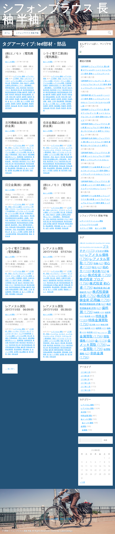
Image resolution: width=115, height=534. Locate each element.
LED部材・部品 (18, 78)
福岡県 (24, 97)
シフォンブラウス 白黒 (89, 224)
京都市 (45, 85)
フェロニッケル (48, 150)
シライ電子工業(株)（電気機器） (55, 55)
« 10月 (82, 482)
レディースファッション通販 (91, 221)
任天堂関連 (57, 88)
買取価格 (68, 101)
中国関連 (68, 83)
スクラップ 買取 (86, 228)
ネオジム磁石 (17, 207)
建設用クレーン (10, 157)
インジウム (54, 148)
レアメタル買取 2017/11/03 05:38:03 (57, 307)
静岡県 (7, 106)
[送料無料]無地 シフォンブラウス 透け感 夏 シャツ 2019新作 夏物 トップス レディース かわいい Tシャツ (95, 185)
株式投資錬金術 (28, 90)
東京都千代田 (14, 343)
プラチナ (56, 81)
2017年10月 (85, 390)
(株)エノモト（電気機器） (19, 55)
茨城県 (17, 99)
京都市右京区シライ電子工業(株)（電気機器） (19, 279)
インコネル (90, 243)
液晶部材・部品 (16, 225)
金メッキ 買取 (15, 101)
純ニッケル (102, 332)
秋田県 (58, 99)
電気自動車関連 (22, 234)
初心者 (7, 83)
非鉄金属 (14, 106)
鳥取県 (31, 106)
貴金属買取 (24, 99)
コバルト (62, 148)
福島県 (29, 97)
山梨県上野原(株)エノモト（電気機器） (19, 85)
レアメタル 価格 (19, 76)
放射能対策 (28, 157)
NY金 (82, 243)
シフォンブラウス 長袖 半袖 (55, 13)
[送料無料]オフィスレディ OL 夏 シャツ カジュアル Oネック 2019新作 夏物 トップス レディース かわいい (96, 84)
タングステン (55, 273)
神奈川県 (12, 97)
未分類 (83, 412)
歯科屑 (24, 92)
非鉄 (31, 170)
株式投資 (23, 88)
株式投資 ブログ (56, 90)
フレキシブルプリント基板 (21, 273)
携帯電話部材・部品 (12, 88)
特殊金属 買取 (86, 415)
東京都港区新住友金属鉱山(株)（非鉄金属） (57, 158)
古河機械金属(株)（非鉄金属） (19, 124)
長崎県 (13, 104)
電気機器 (25, 104)
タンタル (98, 247)
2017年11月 (85, 386)
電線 (30, 234)
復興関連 (20, 157)
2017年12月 (85, 383)
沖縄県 (30, 92)
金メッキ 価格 (87, 423)
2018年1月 (85, 379)
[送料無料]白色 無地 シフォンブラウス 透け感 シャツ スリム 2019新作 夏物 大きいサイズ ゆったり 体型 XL (95, 142)
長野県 (18, 104)
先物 (99, 263)
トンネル (15, 148)
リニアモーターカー (23, 209)
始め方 (26, 83)
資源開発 (66, 168)
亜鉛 (62, 154)
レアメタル (60, 152)
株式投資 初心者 (16, 90)
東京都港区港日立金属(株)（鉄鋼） (17, 218)
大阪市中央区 (66, 278)
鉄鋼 (30, 232)
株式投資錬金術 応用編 (13, 92)
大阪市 (58, 278)
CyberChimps (66, 531)
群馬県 (11, 99)
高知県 (25, 106)
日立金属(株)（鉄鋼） (19, 185)
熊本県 (11, 94)
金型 (32, 101)
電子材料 (26, 170)
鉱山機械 (16, 170)
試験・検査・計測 (49, 101)
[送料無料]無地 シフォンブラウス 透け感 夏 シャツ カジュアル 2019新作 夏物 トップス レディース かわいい (95, 156)
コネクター (28, 78)
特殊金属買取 (26, 94)
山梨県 (32, 83)
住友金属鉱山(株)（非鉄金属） (56, 124)
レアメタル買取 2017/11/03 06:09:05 (19, 307)
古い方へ (10, 369)
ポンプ (29, 148)
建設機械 (31, 154)
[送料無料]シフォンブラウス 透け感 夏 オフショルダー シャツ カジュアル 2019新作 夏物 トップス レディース (96, 70)
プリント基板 (65, 81)
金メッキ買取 (10, 62)
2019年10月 (85, 372)
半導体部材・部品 (17, 83)
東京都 (62, 157)
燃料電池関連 (53, 166)
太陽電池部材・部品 (16, 216)
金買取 (7, 104)
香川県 (20, 106)
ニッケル (69, 148)
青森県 (31, 104)
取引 (97, 267)
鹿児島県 (8, 108)
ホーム (7, 33)
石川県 (58, 97)
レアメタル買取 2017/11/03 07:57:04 (57, 250)
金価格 (84, 430)
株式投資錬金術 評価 (93, 303)
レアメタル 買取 (57, 271)
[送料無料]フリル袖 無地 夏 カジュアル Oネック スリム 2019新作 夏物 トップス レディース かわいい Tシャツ (95, 170)
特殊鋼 (29, 227)
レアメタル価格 (16, 81)
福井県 (18, 97)
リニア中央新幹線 (25, 150)
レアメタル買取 (28, 81)
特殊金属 (18, 94)
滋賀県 (58, 94)
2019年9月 (85, 376)
